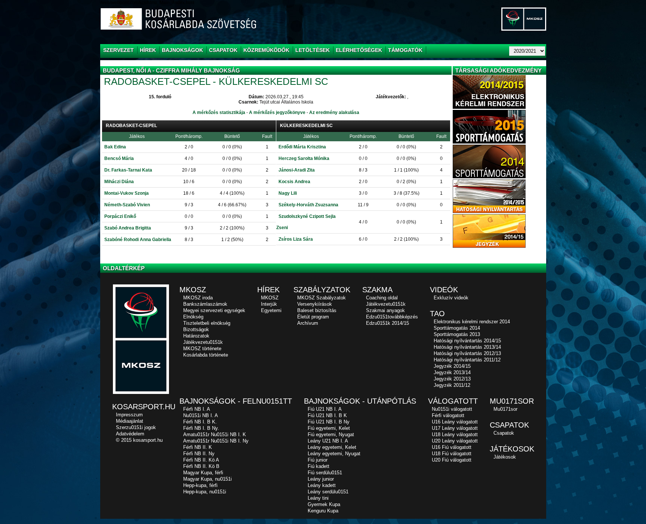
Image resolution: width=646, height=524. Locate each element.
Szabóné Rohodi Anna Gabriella (137, 239)
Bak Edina (115, 147)
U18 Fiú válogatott (451, 453)
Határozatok (196, 336)
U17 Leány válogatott (455, 428)
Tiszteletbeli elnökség (206, 323)
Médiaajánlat (129, 421)
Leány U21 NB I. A (328, 441)
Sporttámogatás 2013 (457, 334)
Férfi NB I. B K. (200, 422)
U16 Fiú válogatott (451, 447)
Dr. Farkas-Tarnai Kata (128, 170)
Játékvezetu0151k (203, 342)
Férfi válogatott (448, 415)
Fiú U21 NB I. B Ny (329, 422)
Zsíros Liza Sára (296, 239)
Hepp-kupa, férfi (200, 485)
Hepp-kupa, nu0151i (204, 491)
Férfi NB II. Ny (199, 453)
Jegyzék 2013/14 (452, 372)
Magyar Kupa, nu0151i (207, 479)
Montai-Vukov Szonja (126, 193)
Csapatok (503, 433)
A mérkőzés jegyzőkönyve (277, 112)
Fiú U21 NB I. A (325, 409)
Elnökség (193, 317)
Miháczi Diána (119, 181)
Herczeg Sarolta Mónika (304, 158)
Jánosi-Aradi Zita (297, 170)
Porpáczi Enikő (120, 216)
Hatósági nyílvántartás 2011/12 (467, 360)
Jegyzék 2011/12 (452, 385)
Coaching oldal (382, 297)
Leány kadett (322, 485)
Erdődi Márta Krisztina (302, 147)
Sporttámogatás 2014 (457, 328)
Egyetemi (271, 310)
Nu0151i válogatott (452, 409)
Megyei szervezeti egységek (214, 310)
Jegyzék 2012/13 (452, 379)
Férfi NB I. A (196, 409)
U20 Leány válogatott (455, 441)
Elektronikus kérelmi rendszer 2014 (472, 321)
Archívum (307, 323)
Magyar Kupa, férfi (203, 472)
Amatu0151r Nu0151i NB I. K (214, 434)
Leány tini (318, 498)
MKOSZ (270, 297)
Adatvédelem (130, 434)
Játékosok (504, 457)
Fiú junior (317, 460)
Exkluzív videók (451, 297)
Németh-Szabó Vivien (127, 204)
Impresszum (129, 414)
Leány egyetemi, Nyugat (334, 453)
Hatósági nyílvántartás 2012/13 (467, 353)
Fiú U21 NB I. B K (327, 415)
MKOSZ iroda (198, 297)
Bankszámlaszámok (205, 304)
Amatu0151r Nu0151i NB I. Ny (216, 441)
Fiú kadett (318, 466)
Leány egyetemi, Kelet (332, 447)
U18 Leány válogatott (455, 434)
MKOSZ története (202, 348)
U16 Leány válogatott (455, 422)
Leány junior (321, 479)
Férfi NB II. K (197, 447)
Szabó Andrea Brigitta (127, 228)
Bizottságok (196, 329)
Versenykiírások (314, 304)
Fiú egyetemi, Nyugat (331, 434)
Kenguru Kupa (323, 511)
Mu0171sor (505, 409)
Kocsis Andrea (294, 181)
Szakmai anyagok (385, 310)
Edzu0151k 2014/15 (387, 323)
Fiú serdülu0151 (325, 472)
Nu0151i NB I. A (200, 415)
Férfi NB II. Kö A (201, 460)
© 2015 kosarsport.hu (139, 440)
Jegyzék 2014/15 (452, 366)
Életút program (313, 317)
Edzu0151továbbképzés (392, 317)
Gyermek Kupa (324, 504)
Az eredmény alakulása (334, 112)
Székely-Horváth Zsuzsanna (308, 204)
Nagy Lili (288, 193)
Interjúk (269, 304)
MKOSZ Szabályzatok (321, 297)
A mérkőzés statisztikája (219, 112)
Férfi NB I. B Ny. (201, 428)
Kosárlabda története (205, 355)
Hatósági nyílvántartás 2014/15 (467, 340)
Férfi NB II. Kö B (201, 466)
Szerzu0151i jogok (136, 427)
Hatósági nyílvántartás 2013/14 (467, 347)
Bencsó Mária (119, 158)
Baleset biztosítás (316, 310)
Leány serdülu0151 (328, 491)
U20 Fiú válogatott (451, 460)
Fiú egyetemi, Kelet (329, 428)
